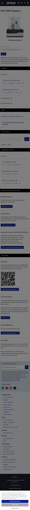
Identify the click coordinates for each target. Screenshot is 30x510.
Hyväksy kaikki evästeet (15, 501)
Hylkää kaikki (15, 504)
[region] (15, 500)
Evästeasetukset (15, 508)
